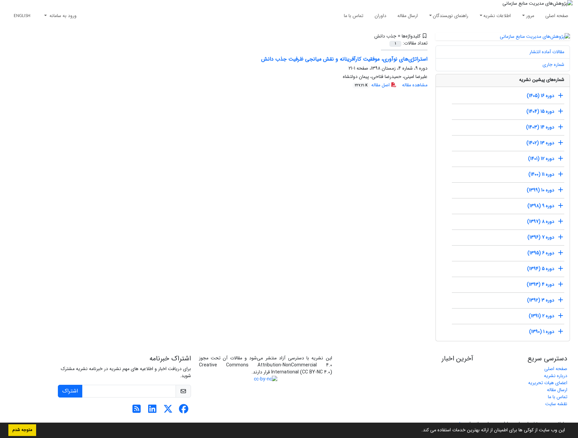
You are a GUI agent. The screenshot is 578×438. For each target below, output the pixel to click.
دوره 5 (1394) (540, 268)
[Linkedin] (152, 411)
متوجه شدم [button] (22, 430)
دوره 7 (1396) (540, 237)
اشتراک (70, 391)
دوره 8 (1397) (540, 221)
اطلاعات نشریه (497, 15)
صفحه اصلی (556, 15)
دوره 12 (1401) (541, 158)
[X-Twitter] (168, 411)
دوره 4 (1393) (540, 284)
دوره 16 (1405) (540, 95)
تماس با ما (353, 15)
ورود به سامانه (62, 15)
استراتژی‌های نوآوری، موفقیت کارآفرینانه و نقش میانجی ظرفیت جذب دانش (344, 59)
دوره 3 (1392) (540, 300)
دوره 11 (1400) (541, 174)
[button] (419, 431)
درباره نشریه (555, 375)
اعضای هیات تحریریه (547, 382)
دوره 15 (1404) (540, 111)
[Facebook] (184, 411)
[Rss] (136, 411)
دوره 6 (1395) (540, 253)
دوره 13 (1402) (540, 143)
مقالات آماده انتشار (546, 52)
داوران (380, 15)
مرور (530, 15)
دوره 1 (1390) (541, 331)
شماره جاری (553, 64)
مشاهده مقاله (414, 85)
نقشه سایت (556, 404)
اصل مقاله (373, 85)
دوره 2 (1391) (541, 316)
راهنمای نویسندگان (450, 15)
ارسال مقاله (407, 15)
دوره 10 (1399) (540, 190)
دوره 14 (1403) (540, 127)
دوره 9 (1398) (540, 205)
